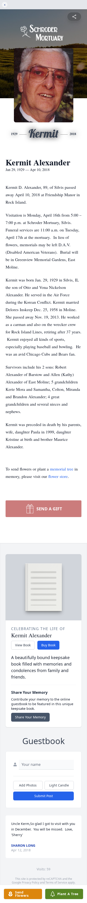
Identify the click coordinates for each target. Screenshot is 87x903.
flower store (58, 476)
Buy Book (48, 645)
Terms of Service (56, 882)
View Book (23, 645)
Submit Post (43, 796)
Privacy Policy (30, 882)
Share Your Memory (30, 717)
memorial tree (61, 469)
